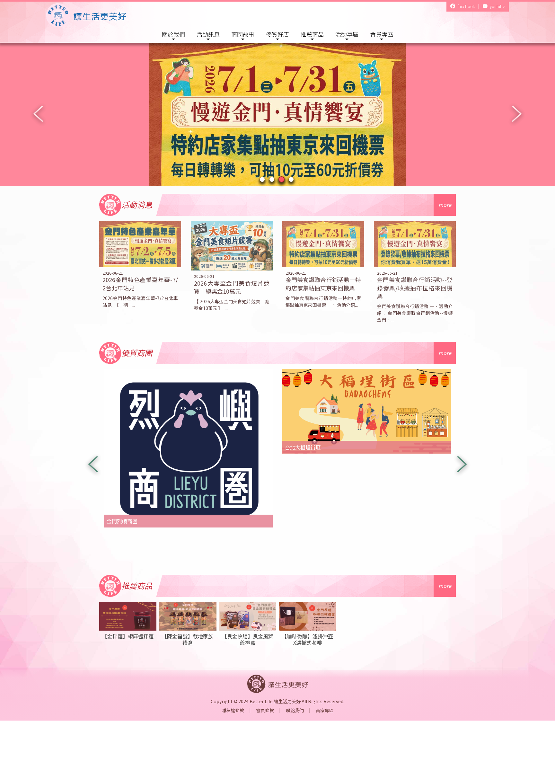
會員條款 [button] (265, 710)
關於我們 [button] (173, 34)
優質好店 (277, 34)
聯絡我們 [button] (295, 710)
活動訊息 (208, 34)
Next (517, 114)
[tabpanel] (277, 113)
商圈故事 (242, 34)
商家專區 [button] (325, 710)
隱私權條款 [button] (233, 710)
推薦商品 (312, 34)
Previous (38, 114)
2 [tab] (272, 180)
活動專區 (346, 34)
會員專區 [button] (381, 34)
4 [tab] (292, 180)
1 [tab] (263, 180)
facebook (466, 6)
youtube (497, 6)
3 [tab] (282, 180)
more (444, 204)
